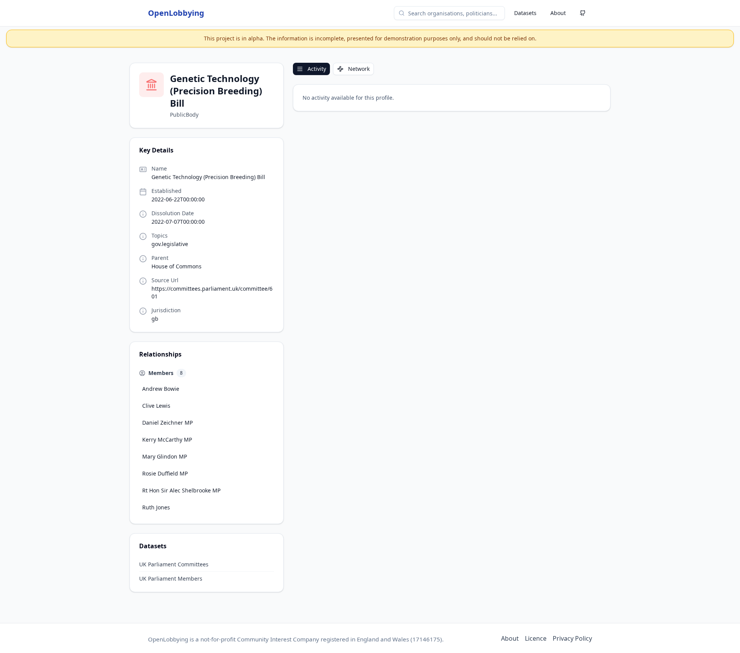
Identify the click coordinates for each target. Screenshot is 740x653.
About (558, 13)
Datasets (525, 13)
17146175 (426, 639)
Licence (536, 638)
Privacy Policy (572, 638)
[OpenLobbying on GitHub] (583, 13)
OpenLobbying (176, 13)
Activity (317, 68)
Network (359, 68)
